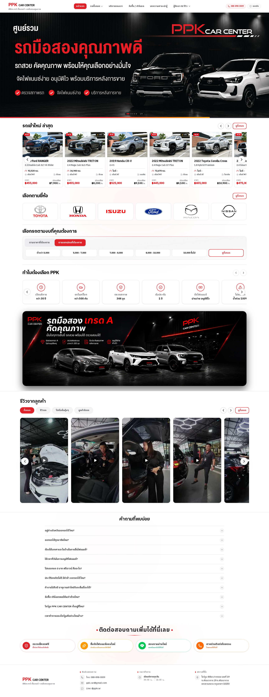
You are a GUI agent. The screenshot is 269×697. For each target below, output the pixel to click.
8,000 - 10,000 (153, 253)
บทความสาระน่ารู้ (159, 6)
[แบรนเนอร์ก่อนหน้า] (4, 65)
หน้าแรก (80, 6)
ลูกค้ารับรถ (83, 410)
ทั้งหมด (27, 410)
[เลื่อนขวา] (228, 126)
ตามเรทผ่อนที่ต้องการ (70, 242)
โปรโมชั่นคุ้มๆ (62, 410)
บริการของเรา (116, 6)
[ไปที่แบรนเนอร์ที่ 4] (134, 113)
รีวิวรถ (43, 410)
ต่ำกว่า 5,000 (43, 253)
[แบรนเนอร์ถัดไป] (264, 65)
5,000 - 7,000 (79, 253)
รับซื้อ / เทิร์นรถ (136, 6)
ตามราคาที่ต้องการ (39, 242)
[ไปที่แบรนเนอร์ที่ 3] (132, 113)
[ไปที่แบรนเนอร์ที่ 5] (136, 113)
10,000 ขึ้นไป (189, 253)
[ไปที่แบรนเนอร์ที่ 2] (130, 113)
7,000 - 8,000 (116, 253)
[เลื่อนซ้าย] (221, 126)
